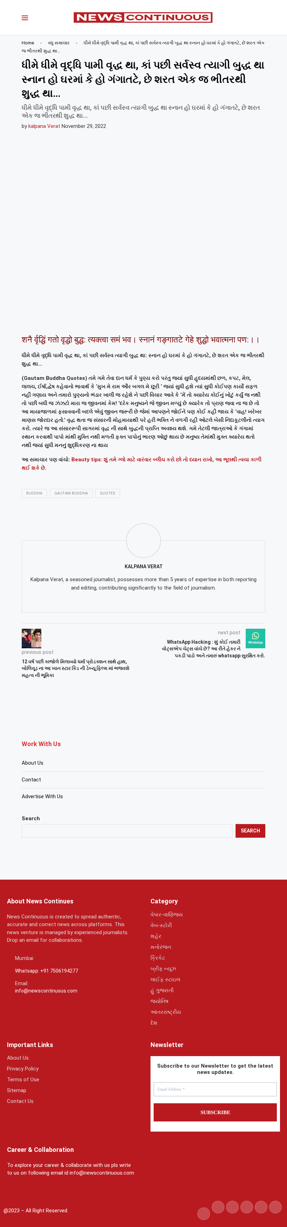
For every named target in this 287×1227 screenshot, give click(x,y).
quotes (107, 493)
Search (31, 818)
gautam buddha (71, 493)
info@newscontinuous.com (46, 991)
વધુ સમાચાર (59, 42)
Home (28, 42)
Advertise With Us (42, 796)
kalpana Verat (44, 126)
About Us (32, 763)
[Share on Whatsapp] (83, 319)
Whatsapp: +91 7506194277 (46, 971)
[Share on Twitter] (66, 319)
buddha (34, 493)
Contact (31, 780)
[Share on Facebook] (49, 319)
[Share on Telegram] (100, 319)
